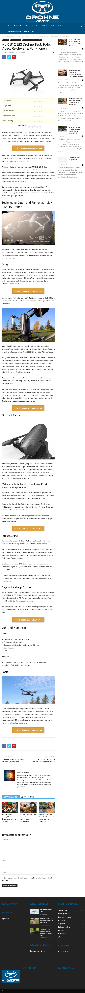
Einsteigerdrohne (26, 40)
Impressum (5, 918)
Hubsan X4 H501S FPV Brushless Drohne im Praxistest (47, 920)
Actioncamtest (56, 26)
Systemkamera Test (14, 31)
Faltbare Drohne (37, 40)
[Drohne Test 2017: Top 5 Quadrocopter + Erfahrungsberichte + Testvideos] (42, 11)
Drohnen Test (12, 26)
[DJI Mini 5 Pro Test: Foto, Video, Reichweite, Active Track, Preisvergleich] (28, 807)
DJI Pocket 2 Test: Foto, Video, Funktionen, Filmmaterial (13, 760)
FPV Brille (45, 26)
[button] (80, 26)
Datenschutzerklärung (37, 951)
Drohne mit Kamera (22, 37)
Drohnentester (9, 52)
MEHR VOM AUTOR (27, 797)
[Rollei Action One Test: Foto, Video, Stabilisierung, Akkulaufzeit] (62, 129)
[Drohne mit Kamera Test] (34, 911)
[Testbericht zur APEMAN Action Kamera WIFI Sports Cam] (34, 931)
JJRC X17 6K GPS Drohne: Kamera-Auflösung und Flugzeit (43, 760)
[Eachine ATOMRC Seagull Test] (62, 160)
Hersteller (35, 26)
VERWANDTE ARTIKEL (10, 797)
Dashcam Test (29, 31)
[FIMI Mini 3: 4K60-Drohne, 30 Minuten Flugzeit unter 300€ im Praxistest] (10, 807)
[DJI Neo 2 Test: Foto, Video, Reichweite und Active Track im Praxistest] (47, 807)
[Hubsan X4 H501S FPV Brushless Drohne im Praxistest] (34, 921)
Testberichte (24, 26)
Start (3, 37)
